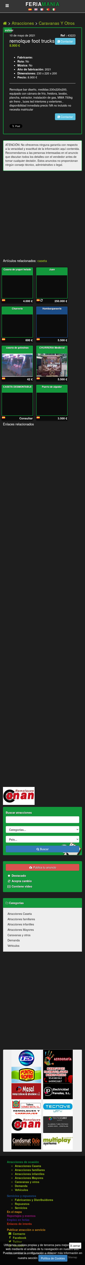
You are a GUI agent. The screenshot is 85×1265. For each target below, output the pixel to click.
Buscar (44, 849)
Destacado (18, 876)
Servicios (21, 1208)
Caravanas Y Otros (57, 23)
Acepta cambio (21, 881)
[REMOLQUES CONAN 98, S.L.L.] (19, 795)
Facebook (19, 1238)
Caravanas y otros (19, 935)
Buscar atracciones (19, 812)
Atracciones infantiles (21, 924)
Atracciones (23, 23)
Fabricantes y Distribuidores (34, 1200)
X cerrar (75, 1246)
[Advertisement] (42, 216)
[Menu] (7, 5)
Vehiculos (13, 946)
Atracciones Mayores (21, 930)
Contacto (19, 1234)
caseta (42, 260)
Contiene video (21, 886)
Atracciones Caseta (20, 914)
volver (8, 30)
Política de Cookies (53, 1258)
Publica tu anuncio (44, 867)
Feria (43, 4)
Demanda (14, 940)
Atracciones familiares (21, 919)
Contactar (66, 41)
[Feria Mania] (5, 23)
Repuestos (22, 1204)
